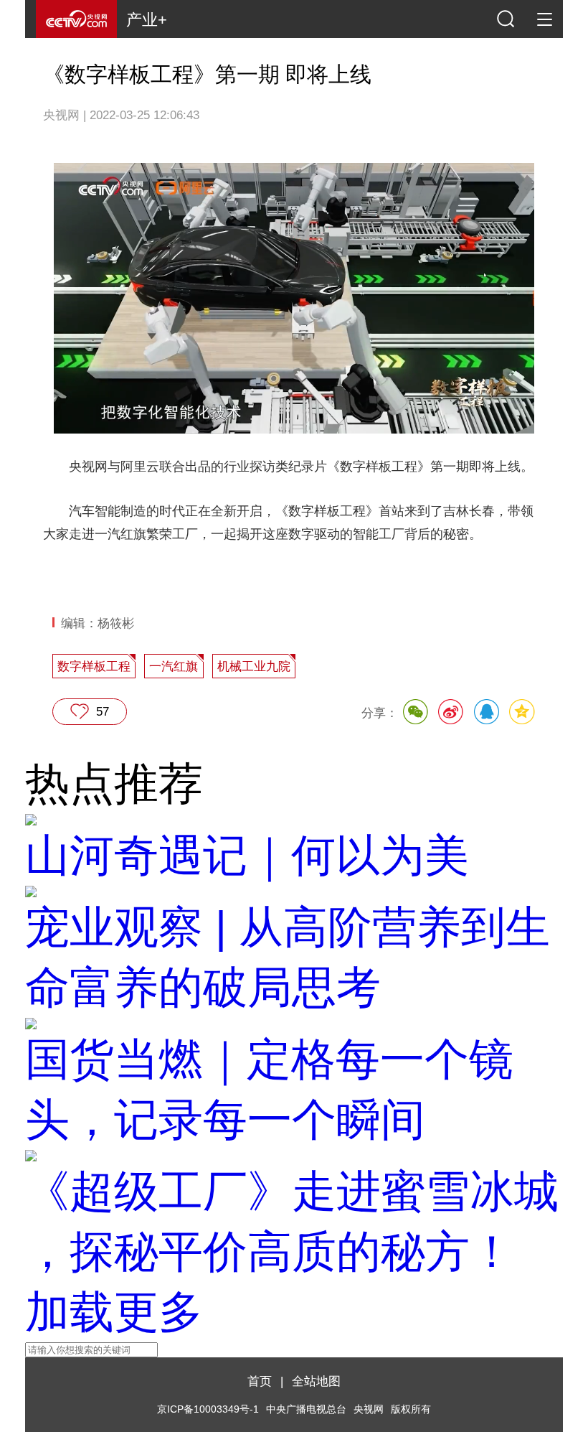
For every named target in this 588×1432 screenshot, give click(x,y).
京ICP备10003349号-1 (208, 1409)
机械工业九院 (253, 666)
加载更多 (114, 1312)
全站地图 (316, 1381)
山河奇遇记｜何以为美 (247, 855)
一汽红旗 (173, 666)
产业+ (146, 20)
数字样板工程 (94, 666)
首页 (259, 1381)
